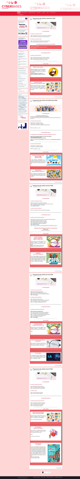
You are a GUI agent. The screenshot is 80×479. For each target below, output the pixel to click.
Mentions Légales (43, 477)
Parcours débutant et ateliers (22, 84)
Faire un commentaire (59, 96)
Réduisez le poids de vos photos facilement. (22, 31)
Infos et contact (52, 12)
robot (24, 108)
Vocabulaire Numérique (21, 86)
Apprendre (39, 12)
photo (22, 107)
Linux (19, 105)
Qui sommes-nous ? (24, 12)
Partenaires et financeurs (36, 477)
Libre (21, 104)
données (19, 100)
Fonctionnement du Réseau (22, 78)
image (23, 101)
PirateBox (25, 107)
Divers (19, 75)
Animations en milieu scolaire (22, 70)
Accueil (19, 12)
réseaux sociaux (21, 109)
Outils (48, 12)
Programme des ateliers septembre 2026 (44, 18)
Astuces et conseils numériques (22, 73)
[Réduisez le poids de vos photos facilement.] (22, 33)
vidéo (25, 110)
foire (25, 100)
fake (23, 100)
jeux (26, 102)
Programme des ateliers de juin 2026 (43, 185)
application (20, 98)
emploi (22, 100)
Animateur (34, 19)
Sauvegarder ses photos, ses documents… (39, 223)
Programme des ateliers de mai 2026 (43, 274)
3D (19, 95)
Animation (21, 97)
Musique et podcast (36, 224)
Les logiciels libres (20, 14)
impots (25, 101)
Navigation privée (20, 83)
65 (48, 472)
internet (23, 102)
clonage (24, 99)
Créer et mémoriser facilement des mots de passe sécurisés (22, 39)
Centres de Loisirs (20, 99)
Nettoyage (22, 106)
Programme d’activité (32, 12)
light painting (24, 104)
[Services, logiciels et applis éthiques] (22, 25)
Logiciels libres (20, 81)
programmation (20, 108)
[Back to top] (78, 477)
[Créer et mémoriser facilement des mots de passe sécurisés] (22, 44)
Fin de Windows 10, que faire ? (58, 477)
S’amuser (43, 12)
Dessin (26, 99)
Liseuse (21, 105)
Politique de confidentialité (50, 477)
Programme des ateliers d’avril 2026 (43, 369)
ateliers (24, 98)
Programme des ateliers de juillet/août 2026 (45, 100)
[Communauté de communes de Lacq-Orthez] (22, 117)
